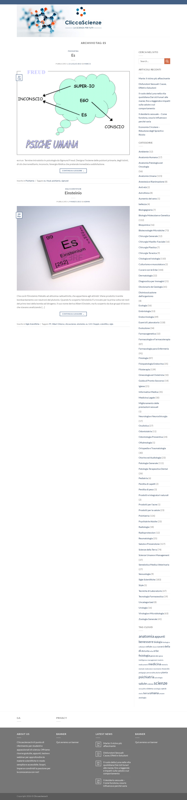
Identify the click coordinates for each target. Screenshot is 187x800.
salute (143, 683)
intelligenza (143, 660)
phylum (158, 673)
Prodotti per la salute (149, 510)
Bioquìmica (144, 224)
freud (49, 181)
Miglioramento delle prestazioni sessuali (149, 405)
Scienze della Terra (148, 549)
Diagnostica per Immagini (151, 281)
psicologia (158, 678)
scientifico (104, 324)
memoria (164, 665)
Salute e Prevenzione (149, 543)
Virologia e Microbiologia (151, 613)
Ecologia (143, 305)
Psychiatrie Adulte (148, 521)
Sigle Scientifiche (73, 189)
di (140, 650)
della (167, 646)
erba (151, 651)
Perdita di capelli (147, 483)
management (152, 660)
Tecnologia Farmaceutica (151, 596)
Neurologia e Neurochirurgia (153, 416)
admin (87, 202)
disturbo (145, 651)
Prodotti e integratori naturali (153, 495)
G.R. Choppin (94, 324)
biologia (158, 641)
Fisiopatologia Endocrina (151, 363)
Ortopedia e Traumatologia (152, 448)
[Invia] (167, 61)
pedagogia (142, 673)
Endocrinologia (146, 316)
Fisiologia (143, 358)
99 (50, 324)
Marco (87, 64)
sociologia (157, 689)
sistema (149, 688)
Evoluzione (144, 328)
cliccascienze (70, 324)
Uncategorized (146, 602)
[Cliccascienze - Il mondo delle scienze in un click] (68, 20)
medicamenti (143, 665)
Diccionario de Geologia (151, 286)
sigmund (64, 181)
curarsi (160, 646)
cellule (149, 646)
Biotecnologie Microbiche (151, 230)
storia (141, 693)
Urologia (143, 607)
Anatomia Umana (147, 175)
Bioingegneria (146, 209)
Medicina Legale (147, 397)
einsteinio (81, 324)
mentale (141, 669)
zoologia (142, 697)
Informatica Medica (148, 391)
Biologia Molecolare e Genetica (154, 215)
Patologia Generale (148, 463)
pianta (164, 672)
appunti (159, 636)
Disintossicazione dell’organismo (147, 294)
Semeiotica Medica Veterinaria (154, 564)
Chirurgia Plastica (147, 247)
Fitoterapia (144, 369)
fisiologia (144, 655)
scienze (160, 683)
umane (161, 693)
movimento (157, 669)
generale (154, 656)
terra (146, 693)
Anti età (143, 187)
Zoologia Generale (148, 619)
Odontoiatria (145, 431)
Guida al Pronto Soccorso (151, 380)
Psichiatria (73, 51)
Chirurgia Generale (148, 236)
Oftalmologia (145, 442)
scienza (150, 684)
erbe (156, 650)
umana (154, 693)
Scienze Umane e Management (154, 555)
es (45, 181)
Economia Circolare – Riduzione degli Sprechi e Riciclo (151, 131)
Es (73, 55)
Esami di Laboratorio (149, 322)
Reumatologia (146, 538)
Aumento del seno (148, 198)
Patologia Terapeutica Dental (153, 468)
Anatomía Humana (148, 157)
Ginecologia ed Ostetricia (151, 374)
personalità (151, 673)
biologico (166, 642)
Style (141, 585)
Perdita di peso (146, 489)
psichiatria (56, 181)
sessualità (142, 689)
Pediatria (143, 478)
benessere (146, 642)
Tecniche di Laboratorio (150, 590)
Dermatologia (146, 275)
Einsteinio (73, 193)
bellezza (143, 204)
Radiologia (144, 526)
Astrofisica (144, 192)
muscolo (165, 668)
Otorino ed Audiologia (150, 457)
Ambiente (144, 151)
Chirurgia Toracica (148, 253)
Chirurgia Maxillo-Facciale (152, 241)
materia (160, 660)
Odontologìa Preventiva (151, 436)
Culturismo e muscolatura (152, 264)
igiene (161, 656)
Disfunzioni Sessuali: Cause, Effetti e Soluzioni (152, 85)
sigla (111, 324)
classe (154, 647)
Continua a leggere (73, 171)
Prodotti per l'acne (148, 504)
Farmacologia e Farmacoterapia (154, 339)
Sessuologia (144, 574)
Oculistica (144, 425)
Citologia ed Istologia (149, 258)
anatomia (146, 636)
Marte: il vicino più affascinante (154, 78)
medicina (154, 664)
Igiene (142, 386)
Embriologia (145, 311)
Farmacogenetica (147, 333)
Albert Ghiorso (58, 324)
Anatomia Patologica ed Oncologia (151, 164)
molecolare (149, 669)
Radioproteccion (147, 532)
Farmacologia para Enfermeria (154, 348)
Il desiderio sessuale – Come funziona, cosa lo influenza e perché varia (153, 118)
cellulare (142, 647)
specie (163, 688)
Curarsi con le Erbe (148, 269)
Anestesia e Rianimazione (151, 181)
